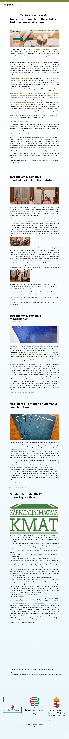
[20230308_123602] (34, 334)
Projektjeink (17, 25)
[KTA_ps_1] (34, 38)
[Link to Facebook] (4, 1)
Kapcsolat (50, 720)
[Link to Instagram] (6, 1)
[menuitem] (17, 5)
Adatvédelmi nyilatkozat (35, 720)
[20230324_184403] (34, 195)
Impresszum (19, 720)
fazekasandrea (20, 170)
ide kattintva (18, 393)
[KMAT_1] (34, 519)
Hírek (11, 25)
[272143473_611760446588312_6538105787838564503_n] (34, 427)
